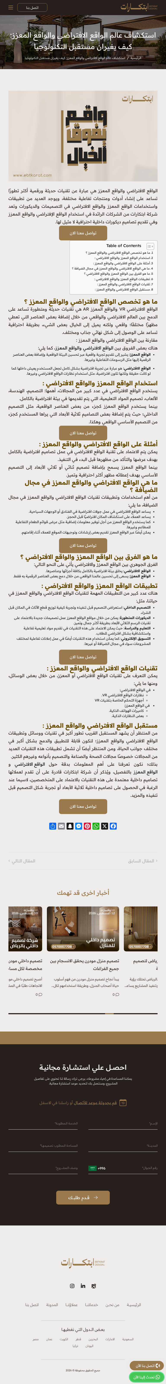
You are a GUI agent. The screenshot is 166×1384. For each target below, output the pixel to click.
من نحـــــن (112, 1304)
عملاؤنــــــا (71, 1304)
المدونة (52, 1304)
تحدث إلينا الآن (144, 1377)
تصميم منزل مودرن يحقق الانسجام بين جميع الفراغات (84, 964)
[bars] (10, 7)
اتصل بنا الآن (145, 1365)
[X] (104, 826)
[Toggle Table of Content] (148, 246)
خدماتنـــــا (91, 1304)
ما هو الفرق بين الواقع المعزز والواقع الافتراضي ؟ (117, 274)
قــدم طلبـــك (78, 1197)
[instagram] (72, 1286)
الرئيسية (136, 58)
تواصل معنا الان (83, 232)
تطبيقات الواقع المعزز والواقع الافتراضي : (122, 279)
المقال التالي (23, 860)
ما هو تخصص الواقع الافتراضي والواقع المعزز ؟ (118, 253)
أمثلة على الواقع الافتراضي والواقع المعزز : (121, 263)
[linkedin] (83, 1286)
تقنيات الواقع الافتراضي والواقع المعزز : (123, 284)
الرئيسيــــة (134, 1304)
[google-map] (94, 1286)
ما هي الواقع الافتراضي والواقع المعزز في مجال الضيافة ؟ (111, 268)
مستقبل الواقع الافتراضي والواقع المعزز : (122, 289)
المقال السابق (141, 860)
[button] (144, 1013)
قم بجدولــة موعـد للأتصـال (95, 1102)
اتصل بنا (32, 7)
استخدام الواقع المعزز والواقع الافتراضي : (122, 258)
